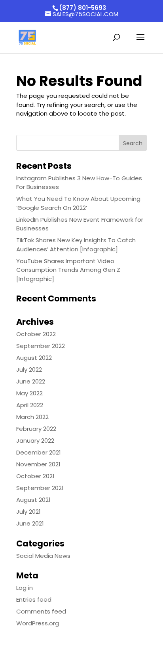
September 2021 (40, 488)
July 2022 (29, 369)
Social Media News (43, 556)
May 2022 (29, 393)
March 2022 (32, 417)
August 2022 (34, 358)
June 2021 (30, 523)
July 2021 (28, 511)
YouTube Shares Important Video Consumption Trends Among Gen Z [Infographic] (68, 270)
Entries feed (33, 599)
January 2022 (35, 440)
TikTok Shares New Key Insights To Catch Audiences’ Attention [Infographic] (76, 244)
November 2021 (38, 464)
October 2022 (36, 334)
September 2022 (40, 346)
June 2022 (30, 381)
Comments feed (41, 611)
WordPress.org (37, 623)
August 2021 (33, 500)
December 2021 (38, 452)
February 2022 (36, 429)
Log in (24, 588)
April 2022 (29, 405)
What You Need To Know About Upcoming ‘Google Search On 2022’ (78, 203)
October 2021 (35, 476)
